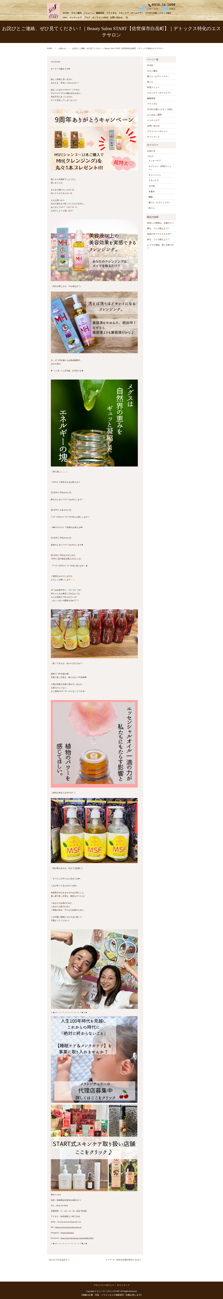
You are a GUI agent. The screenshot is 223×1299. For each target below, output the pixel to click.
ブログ (87, 17)
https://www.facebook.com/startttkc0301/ (77, 1238)
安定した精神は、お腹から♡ (160, 223)
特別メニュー (153, 87)
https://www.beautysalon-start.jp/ (68, 1227)
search (128, 18)
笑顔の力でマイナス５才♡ (159, 234)
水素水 (152, 191)
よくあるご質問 (154, 115)
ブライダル (111, 13)
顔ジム (150, 82)
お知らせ (62, 48)
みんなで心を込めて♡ (59, 1260)
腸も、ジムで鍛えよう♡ (158, 228)
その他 (152, 186)
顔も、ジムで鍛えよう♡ (158, 239)
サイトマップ (153, 137)
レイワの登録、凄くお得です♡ (160, 246)
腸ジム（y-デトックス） (158, 76)
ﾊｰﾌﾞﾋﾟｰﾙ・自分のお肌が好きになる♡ (123, 1260)
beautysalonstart (67, 1233)
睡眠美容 (100, 13)
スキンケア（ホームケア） (131, 13)
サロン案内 (76, 13)
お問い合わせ (116, 17)
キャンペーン (155, 175)
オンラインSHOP (100, 17)
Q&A (65, 17)
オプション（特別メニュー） (160, 168)
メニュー (88, 13)
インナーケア (76, 17)
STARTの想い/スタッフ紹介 (159, 13)
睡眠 (151, 197)
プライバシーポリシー (157, 131)
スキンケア (154, 180)
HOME (66, 13)
